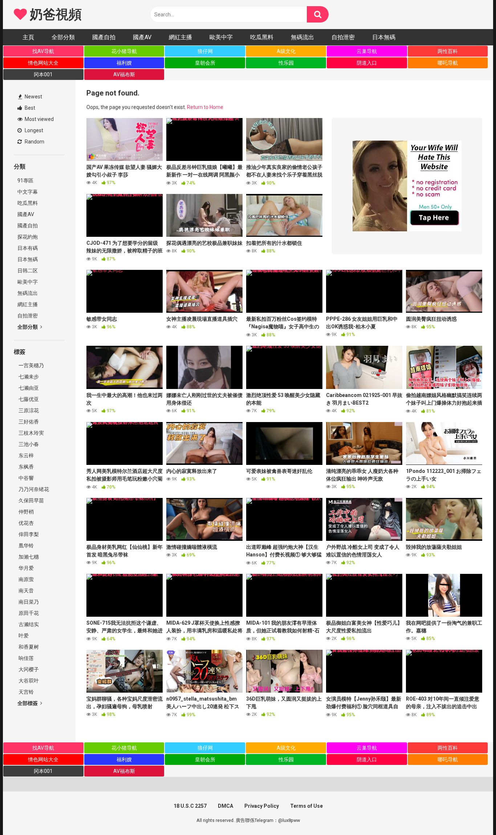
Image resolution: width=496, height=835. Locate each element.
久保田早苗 (30, 500)
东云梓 (25, 455)
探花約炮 (27, 237)
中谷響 (25, 478)
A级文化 (286, 51)
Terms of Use (306, 806)
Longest (33, 130)
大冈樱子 (28, 669)
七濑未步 (28, 377)
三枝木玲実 (30, 433)
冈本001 (43, 74)
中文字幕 (27, 192)
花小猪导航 (124, 51)
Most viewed (39, 119)
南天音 (25, 590)
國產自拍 (103, 37)
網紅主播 (180, 37)
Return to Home (205, 107)
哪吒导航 (448, 63)
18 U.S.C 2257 (190, 806)
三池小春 (28, 444)
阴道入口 (367, 63)
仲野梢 (25, 512)
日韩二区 (27, 270)
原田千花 (28, 613)
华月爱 (25, 568)
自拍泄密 (343, 37)
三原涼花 (28, 410)
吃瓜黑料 (261, 37)
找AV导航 (43, 51)
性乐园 (286, 63)
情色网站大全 (43, 63)
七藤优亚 (28, 399)
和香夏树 (28, 647)
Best (29, 108)
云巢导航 (367, 51)
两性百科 (448, 51)
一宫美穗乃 (30, 365)
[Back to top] (471, 813)
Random (34, 142)
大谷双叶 (28, 681)
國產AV (142, 37)
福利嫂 (124, 63)
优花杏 (25, 523)
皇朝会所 (205, 63)
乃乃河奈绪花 (33, 489)
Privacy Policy (261, 806)
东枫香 (25, 467)
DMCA (225, 806)
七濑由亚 (28, 388)
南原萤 (25, 579)
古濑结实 (28, 624)
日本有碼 (27, 248)
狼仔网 (205, 51)
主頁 (28, 37)
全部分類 (63, 37)
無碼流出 (302, 37)
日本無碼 (383, 37)
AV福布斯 (124, 74)
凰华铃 (25, 545)
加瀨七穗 (28, 557)
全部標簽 (28, 703)
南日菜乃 (28, 602)
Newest (33, 97)
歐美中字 (221, 37)
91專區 (25, 180)
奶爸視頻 (54, 14)
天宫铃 (25, 692)
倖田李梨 (28, 534)
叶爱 (23, 636)
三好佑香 (28, 422)
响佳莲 (25, 658)
